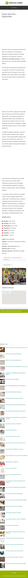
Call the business (7, 264)
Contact (14, 572)
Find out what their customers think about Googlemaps (12, 258)
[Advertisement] (14, 34)
